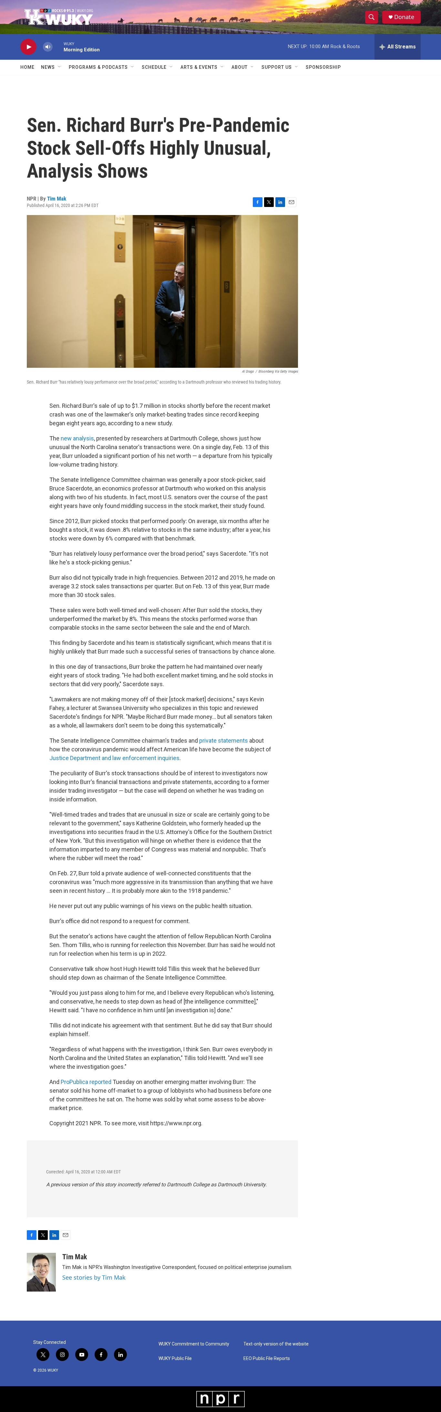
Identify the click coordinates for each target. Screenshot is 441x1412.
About (239, 67)
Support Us (277, 67)
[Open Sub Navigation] (59, 67)
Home (27, 67)
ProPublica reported (86, 1081)
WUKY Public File (175, 1358)
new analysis (77, 438)
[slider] (58, 46)
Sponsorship (323, 67)
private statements (223, 740)
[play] (28, 47)
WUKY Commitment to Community (194, 1344)
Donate (404, 17)
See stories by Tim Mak (94, 1277)
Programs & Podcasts (98, 67)
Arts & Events (199, 67)
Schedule (154, 67)
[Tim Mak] (41, 1272)
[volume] (47, 47)
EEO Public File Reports (266, 1358)
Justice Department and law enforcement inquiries (114, 758)
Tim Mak (56, 198)
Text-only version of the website (276, 1344)
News (48, 67)
